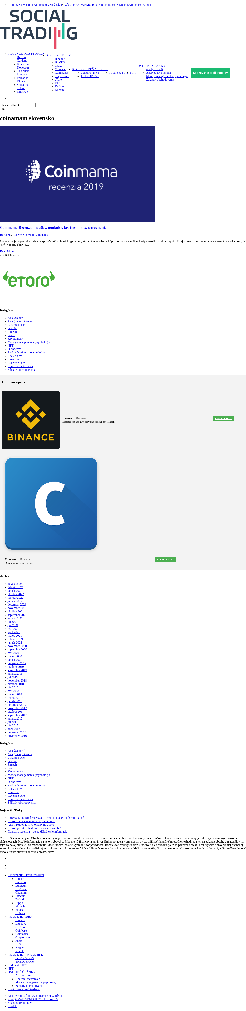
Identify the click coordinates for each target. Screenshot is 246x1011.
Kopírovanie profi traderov (24, 989)
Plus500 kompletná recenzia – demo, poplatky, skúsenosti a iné (46, 817)
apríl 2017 (14, 728)
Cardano (20, 882)
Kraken (19, 947)
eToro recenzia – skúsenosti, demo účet (31, 821)
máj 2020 (13, 652)
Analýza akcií (16, 317)
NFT (11, 345)
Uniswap (20, 913)
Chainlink (21, 892)
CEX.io (20, 927)
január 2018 (15, 701)
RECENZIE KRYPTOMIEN (26, 875)
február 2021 (15, 639)
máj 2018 (13, 690)
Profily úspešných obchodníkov (27, 352)
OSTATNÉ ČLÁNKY (22, 972)
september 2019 (17, 670)
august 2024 (15, 583)
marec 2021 (15, 635)
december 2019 (17, 663)
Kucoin (19, 951)
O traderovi (15, 349)
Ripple (19, 903)
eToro (18, 940)
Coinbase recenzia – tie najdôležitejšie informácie (37, 831)
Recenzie (5, 234)
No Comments (39, 234)
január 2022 (15, 601)
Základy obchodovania (22, 369)
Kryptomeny (15, 338)
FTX (18, 944)
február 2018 (15, 697)
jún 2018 (13, 687)
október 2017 (16, 711)
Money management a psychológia (29, 342)
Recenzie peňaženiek (20, 366)
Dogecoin (21, 889)
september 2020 (17, 649)
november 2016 (17, 735)
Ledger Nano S (24, 958)
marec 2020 (15, 656)
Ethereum (21, 885)
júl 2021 (13, 621)
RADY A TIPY (17, 965)
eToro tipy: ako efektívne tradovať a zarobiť (34, 828)
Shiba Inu (21, 906)
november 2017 (17, 708)
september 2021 (17, 615)
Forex (11, 335)
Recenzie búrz (21, 234)
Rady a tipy (15, 355)
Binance (67, 417)
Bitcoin (12, 328)
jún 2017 (13, 725)
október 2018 (16, 684)
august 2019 (15, 673)
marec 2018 (15, 694)
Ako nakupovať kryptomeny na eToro (31, 824)
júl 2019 (13, 677)
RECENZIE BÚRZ (20, 916)
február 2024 (15, 587)
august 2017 (15, 718)
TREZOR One (24, 961)
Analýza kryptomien (20, 321)
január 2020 (15, 659)
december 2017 (17, 704)
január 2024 (15, 590)
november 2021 (17, 608)
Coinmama (22, 934)
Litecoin (20, 896)
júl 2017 (13, 722)
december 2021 (17, 604)
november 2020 (17, 646)
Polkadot (20, 899)
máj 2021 (13, 628)
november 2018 (17, 680)
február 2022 (15, 597)
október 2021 (16, 611)
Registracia (223, 418)
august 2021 (15, 618)
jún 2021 (13, 625)
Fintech (12, 331)
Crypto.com (22, 937)
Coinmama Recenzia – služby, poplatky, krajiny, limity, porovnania (53, 227)
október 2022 (16, 594)
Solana (19, 909)
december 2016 (17, 732)
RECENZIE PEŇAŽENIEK (25, 954)
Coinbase (10, 559)
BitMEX (20, 923)
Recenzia (81, 417)
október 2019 (16, 666)
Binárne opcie (16, 324)
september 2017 (17, 715)
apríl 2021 (14, 632)
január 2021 (15, 642)
